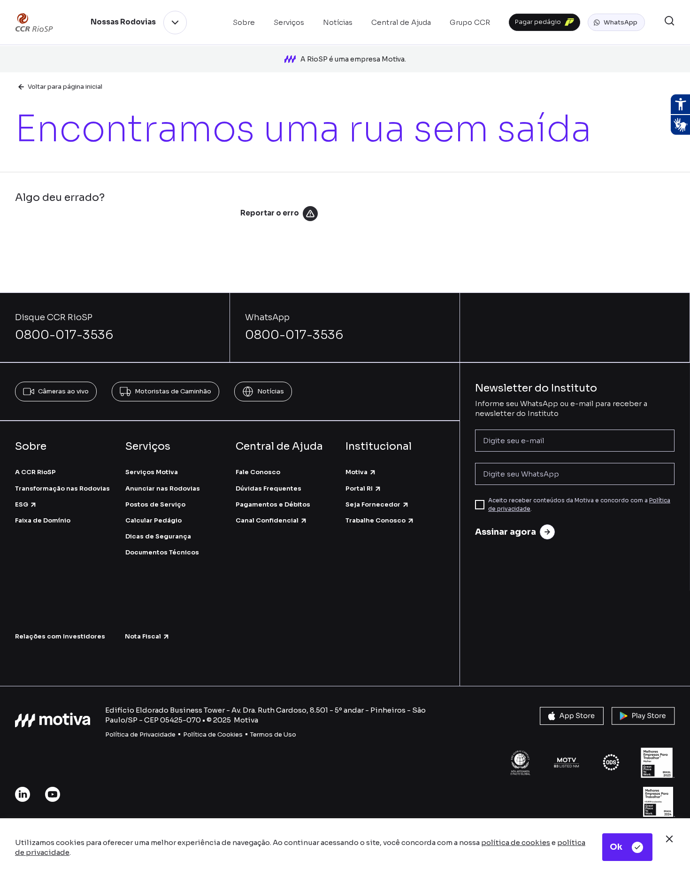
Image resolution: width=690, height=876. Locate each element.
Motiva (356, 472)
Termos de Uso (273, 734)
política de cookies (515, 842)
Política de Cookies (213, 734)
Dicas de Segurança (158, 536)
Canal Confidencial (267, 520)
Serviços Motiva (151, 472)
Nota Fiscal (143, 636)
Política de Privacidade (140, 734)
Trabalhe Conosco (375, 520)
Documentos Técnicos (162, 552)
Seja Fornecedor (372, 504)
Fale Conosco (258, 472)
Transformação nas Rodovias (62, 488)
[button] (616, 22)
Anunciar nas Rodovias (162, 488)
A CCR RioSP (35, 472)
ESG (21, 504)
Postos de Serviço (155, 504)
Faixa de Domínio (42, 520)
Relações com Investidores (60, 636)
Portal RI (359, 488)
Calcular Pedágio (153, 520)
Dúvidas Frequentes (268, 488)
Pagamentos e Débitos (273, 504)
